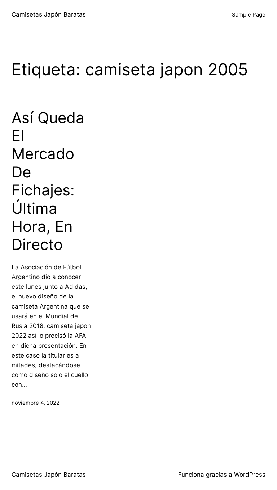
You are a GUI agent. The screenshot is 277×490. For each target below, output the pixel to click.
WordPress (249, 474)
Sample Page (248, 14)
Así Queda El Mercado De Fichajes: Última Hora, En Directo (48, 181)
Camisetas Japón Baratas (49, 14)
